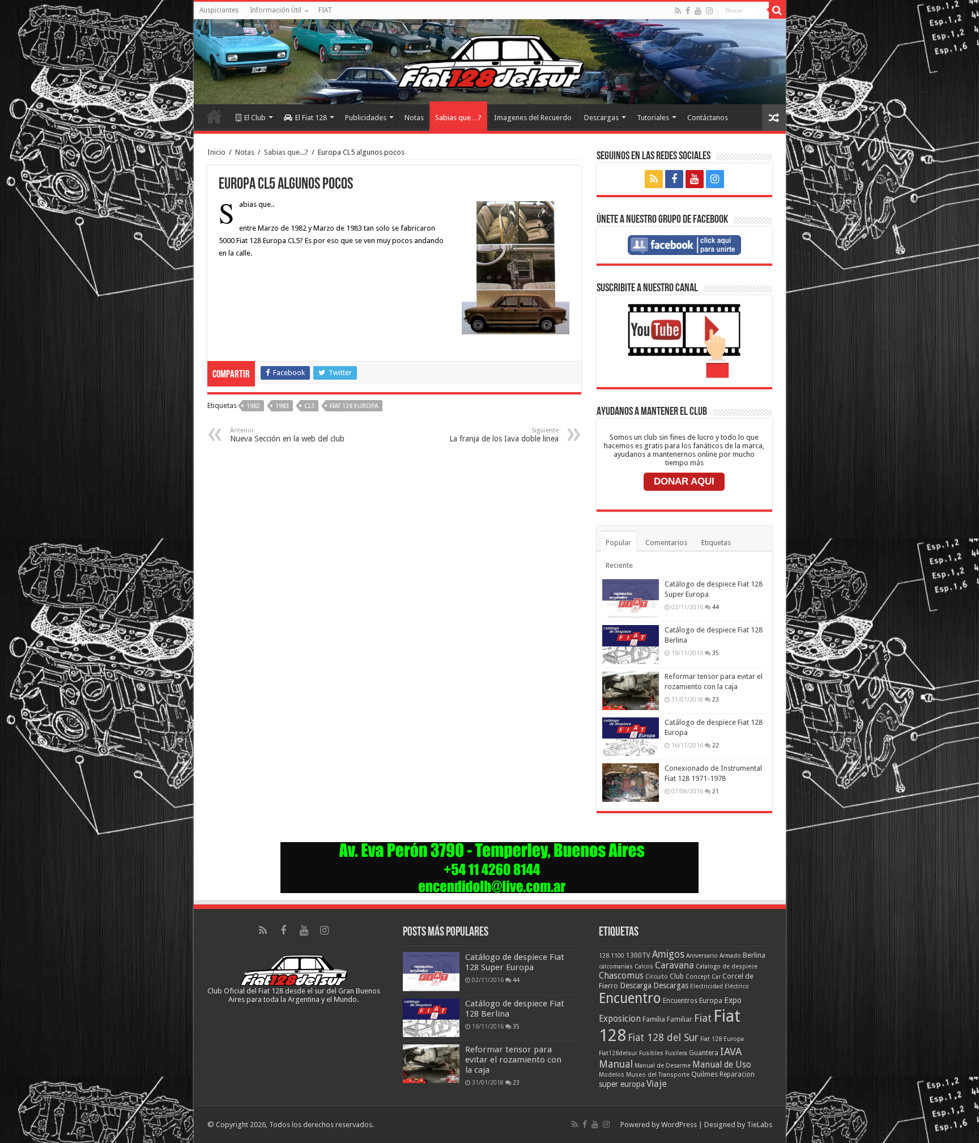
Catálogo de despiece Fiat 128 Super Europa (514, 962)
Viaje (656, 1083)
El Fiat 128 (311, 117)
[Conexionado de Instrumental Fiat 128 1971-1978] (630, 782)
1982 (253, 406)
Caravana (674, 965)
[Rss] (678, 11)
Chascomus (621, 976)
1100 (617, 955)
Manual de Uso (721, 1065)
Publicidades (365, 117)
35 (715, 652)
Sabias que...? (286, 152)
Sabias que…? (458, 117)
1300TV (638, 955)
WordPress (679, 1124)
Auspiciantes (219, 10)
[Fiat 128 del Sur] (490, 61)
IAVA (731, 1051)
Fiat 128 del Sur (663, 1037)
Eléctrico (737, 986)
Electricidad (706, 986)
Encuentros (680, 1001)
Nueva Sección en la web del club (287, 435)
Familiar (679, 1019)
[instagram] (709, 11)
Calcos (644, 966)
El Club (255, 117)
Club (677, 976)
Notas (414, 117)
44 (715, 607)
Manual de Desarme (663, 1065)
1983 (282, 406)
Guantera (703, 1053)
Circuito (656, 976)
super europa (622, 1084)
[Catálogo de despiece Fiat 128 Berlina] (630, 644)
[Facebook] (687, 11)
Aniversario (702, 955)
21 (715, 791)
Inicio (214, 116)
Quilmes (704, 1074)
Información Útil (275, 10)
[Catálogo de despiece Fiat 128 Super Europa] (630, 598)
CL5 (309, 406)
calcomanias (616, 966)
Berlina (754, 955)
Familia (653, 1019)
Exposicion (620, 1019)
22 (715, 745)
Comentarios (666, 542)
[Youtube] (698, 11)
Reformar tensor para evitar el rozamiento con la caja (513, 1059)
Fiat (703, 1018)
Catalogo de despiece (726, 966)
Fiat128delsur (618, 1053)
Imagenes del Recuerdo (533, 117)
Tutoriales (653, 117)
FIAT (325, 10)
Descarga (636, 985)
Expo (733, 1000)
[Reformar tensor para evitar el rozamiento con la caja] (630, 691)
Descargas (601, 117)
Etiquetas (716, 542)
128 (604, 955)
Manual (616, 1064)
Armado (730, 955)
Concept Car (703, 976)
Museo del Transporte (657, 1074)
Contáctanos (707, 117)
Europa (710, 1000)
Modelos (611, 1074)
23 (715, 699)
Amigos (668, 954)
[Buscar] (777, 10)
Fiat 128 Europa (354, 406)
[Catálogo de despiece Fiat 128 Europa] (630, 736)
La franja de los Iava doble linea (504, 435)
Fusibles (651, 1053)
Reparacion (737, 1074)
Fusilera (676, 1053)
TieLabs (759, 1124)
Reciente (619, 565)
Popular (618, 542)
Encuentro (630, 998)
